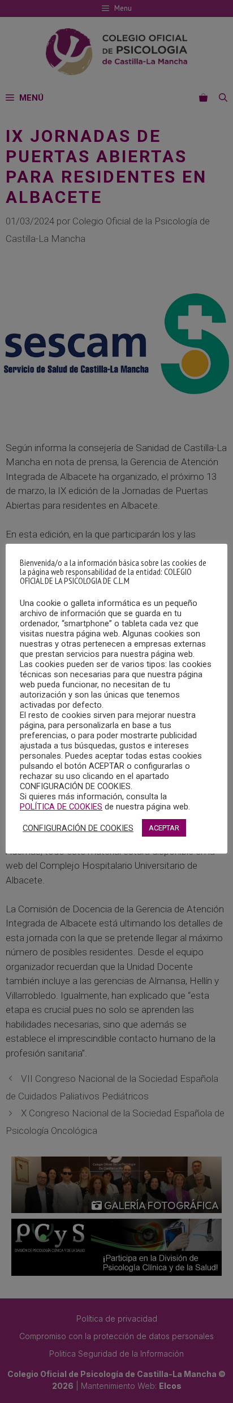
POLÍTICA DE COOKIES (61, 807)
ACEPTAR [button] (164, 828)
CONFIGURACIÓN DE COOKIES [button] (78, 828)
